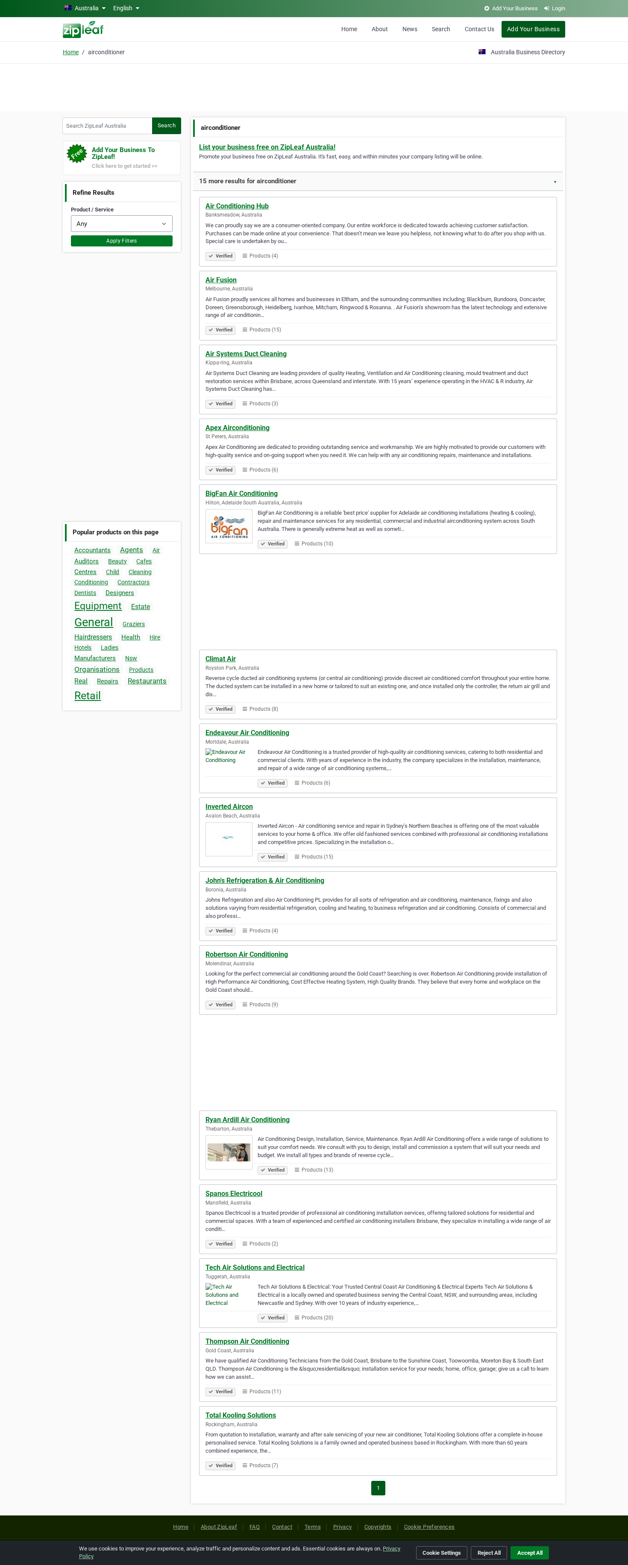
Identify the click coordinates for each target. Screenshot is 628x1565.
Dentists (85, 592)
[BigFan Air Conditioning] (231, 527)
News (409, 29)
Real (81, 681)
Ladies (109, 647)
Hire (155, 637)
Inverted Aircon (229, 807)
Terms (313, 1527)
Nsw (131, 658)
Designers (120, 593)
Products (141, 669)
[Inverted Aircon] (231, 840)
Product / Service (92, 209)
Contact (282, 1527)
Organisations (97, 669)
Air (156, 550)
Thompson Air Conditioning (247, 1341)
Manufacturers (95, 658)
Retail (87, 695)
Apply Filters (121, 241)
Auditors (86, 561)
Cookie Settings (442, 1553)
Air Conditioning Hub (237, 206)
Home (349, 29)
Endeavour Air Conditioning (247, 733)
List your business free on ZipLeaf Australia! (267, 147)
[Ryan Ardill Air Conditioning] (231, 1153)
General (93, 622)
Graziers (134, 624)
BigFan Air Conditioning (241, 493)
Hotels (82, 647)
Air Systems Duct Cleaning (246, 354)
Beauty (117, 561)
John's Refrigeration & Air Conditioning (264, 880)
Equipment (98, 606)
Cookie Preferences (429, 1527)
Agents (131, 549)
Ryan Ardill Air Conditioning (247, 1120)
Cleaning (140, 572)
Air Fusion (221, 280)
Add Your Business (533, 29)
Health (130, 637)
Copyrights (378, 1527)
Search (441, 29)
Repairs (107, 681)
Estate (140, 607)
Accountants (92, 550)
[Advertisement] (314, 86)
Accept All (530, 1553)
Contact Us (479, 29)
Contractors (133, 582)
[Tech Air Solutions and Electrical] (231, 1301)
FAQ (254, 1527)
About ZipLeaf (219, 1527)
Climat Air (220, 659)
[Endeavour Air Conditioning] (231, 766)
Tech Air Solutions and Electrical (255, 1267)
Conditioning (91, 582)
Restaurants (147, 681)
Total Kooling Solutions (240, 1415)
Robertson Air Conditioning (246, 954)
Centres (85, 572)
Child (112, 572)
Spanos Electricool (233, 1194)
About (380, 29)
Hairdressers (93, 637)
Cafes (144, 561)
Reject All (489, 1553)
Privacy (342, 1527)
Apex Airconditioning (237, 428)
